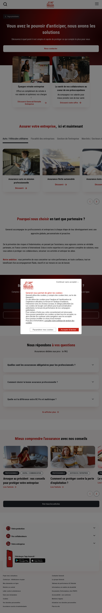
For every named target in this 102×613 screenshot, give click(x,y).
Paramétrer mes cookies (43, 330)
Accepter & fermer (68, 330)
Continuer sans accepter (66, 282)
